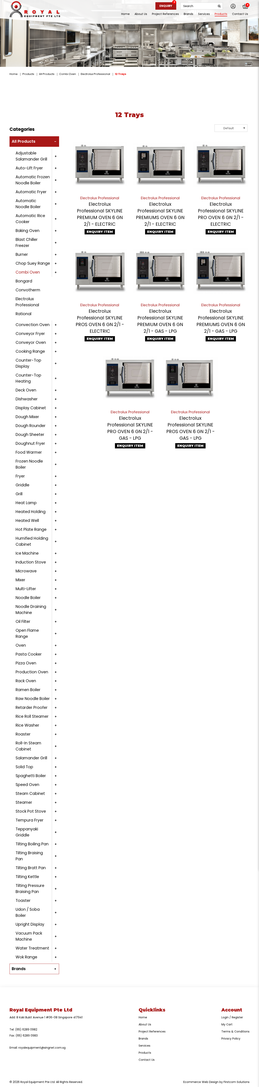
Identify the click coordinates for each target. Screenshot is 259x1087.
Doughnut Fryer (30, 443)
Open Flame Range (27, 633)
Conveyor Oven (31, 342)
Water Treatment (32, 948)
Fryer (20, 476)
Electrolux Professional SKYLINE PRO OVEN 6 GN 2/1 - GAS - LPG (130, 428)
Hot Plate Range (31, 529)
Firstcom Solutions (236, 1082)
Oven (21, 645)
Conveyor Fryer (30, 333)
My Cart (226, 1024)
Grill (19, 494)
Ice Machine (27, 553)
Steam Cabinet (30, 793)
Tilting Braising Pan (29, 856)
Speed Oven (27, 784)
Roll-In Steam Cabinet (28, 746)
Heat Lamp (26, 503)
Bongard (24, 281)
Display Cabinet (31, 408)
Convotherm (28, 290)
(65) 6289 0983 (27, 1035)
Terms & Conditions (235, 1031)
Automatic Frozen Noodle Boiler (33, 180)
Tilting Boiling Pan (32, 844)
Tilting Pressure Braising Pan (30, 888)
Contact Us (147, 1060)
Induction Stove (31, 562)
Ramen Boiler (28, 689)
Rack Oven (26, 681)
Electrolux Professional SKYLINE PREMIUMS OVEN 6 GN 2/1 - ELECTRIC (160, 214)
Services (144, 1046)
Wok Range (26, 957)
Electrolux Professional (95, 74)
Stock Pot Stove (31, 811)
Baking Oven (27, 230)
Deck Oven (26, 390)
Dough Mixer (27, 417)
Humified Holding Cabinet (32, 541)
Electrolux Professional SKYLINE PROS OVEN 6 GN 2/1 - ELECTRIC (100, 321)
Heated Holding (31, 511)
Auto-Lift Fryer (29, 168)
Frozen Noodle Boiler (29, 464)
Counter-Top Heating (28, 378)
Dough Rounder (31, 425)
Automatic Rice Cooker (30, 219)
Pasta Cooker (29, 654)
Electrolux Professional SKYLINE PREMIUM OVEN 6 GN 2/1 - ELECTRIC (100, 214)
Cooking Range (30, 351)
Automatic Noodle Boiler (28, 204)
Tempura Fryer (30, 820)
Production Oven (32, 672)
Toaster (23, 900)
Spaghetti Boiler (31, 776)
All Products (46, 74)
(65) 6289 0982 (26, 1029)
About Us (145, 1024)
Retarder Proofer (32, 707)
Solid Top (24, 767)
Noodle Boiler (28, 597)
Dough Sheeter (30, 434)
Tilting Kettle (27, 876)
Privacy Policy (230, 1039)
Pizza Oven (26, 663)
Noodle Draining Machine (31, 609)
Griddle (22, 485)
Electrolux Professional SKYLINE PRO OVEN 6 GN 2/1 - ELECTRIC (221, 214)
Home (14, 74)
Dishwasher (27, 399)
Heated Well (27, 520)
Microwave (26, 571)
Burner (22, 254)
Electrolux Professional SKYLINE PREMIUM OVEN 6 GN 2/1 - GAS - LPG (160, 321)
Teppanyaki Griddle (27, 832)
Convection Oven (33, 324)
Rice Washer (27, 725)
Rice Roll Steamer (32, 716)
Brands (19, 969)
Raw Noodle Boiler (33, 698)
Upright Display (30, 924)
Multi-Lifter (26, 589)
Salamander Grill (31, 758)
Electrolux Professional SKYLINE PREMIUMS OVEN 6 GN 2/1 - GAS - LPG (220, 321)
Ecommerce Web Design (201, 1082)
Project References (152, 1031)
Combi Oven (67, 74)
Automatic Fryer (31, 192)
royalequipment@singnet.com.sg (42, 1048)
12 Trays (120, 74)
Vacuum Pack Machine (29, 936)
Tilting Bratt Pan (31, 868)
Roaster (23, 734)
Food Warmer (29, 452)
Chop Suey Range (33, 263)
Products (28, 74)
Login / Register (232, 1017)
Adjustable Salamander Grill (31, 156)
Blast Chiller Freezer (27, 242)
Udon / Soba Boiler (28, 912)
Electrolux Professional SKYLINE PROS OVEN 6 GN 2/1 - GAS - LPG (190, 428)
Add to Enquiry (99, 164)
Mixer (20, 580)
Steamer (24, 802)
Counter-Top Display (28, 363)
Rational (23, 314)
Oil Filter (23, 621)
